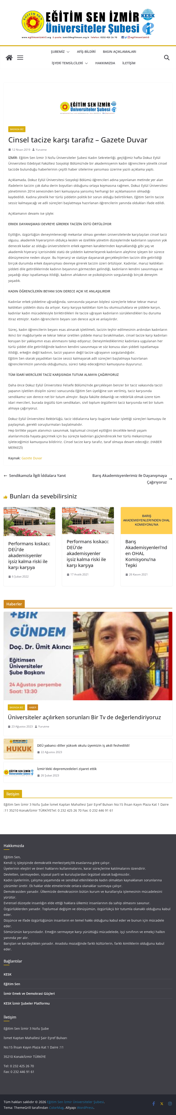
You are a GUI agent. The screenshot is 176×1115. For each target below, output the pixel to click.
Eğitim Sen (12, 984)
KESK (7, 974)
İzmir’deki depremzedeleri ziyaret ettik (67, 769)
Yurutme (41, 150)
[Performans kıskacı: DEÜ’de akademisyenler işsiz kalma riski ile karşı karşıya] (29, 510)
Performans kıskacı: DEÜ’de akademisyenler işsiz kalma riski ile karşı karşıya (29, 555)
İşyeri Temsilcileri (67, 63)
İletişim (128, 63)
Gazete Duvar (32, 458)
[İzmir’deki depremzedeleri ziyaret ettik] (18, 772)
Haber (32, 707)
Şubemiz (58, 51)
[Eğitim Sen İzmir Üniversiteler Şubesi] (9, 57)
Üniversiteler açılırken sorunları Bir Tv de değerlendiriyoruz (84, 717)
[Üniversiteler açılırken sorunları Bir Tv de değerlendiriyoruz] (88, 656)
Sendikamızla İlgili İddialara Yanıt (37, 475)
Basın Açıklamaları (119, 51)
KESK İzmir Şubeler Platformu (27, 1003)
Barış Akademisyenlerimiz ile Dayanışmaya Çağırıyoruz (129, 479)
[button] (67, 51)
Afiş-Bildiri (86, 51)
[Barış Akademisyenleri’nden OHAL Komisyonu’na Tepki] (146, 510)
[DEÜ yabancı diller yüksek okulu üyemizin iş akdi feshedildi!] (18, 749)
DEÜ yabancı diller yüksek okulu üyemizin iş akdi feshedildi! (83, 745)
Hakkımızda (105, 63)
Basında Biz (17, 129)
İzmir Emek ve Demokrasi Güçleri (29, 993)
